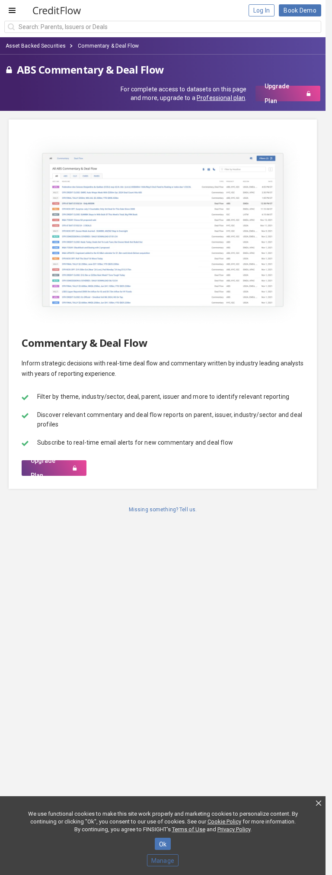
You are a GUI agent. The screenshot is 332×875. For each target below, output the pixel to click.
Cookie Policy (224, 821)
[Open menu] (12, 10)
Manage (163, 860)
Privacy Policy (233, 829)
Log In (261, 10)
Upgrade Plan (277, 93)
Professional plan (221, 97)
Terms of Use (188, 829)
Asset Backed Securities (36, 46)
